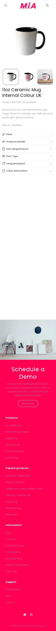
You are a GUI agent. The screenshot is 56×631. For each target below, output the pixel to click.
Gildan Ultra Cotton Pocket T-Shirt (24, 488)
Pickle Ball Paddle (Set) (18, 475)
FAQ (8, 596)
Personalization (14, 558)
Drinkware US (13, 444)
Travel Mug (12, 501)
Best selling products (17, 431)
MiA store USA (23, 626)
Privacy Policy (13, 589)
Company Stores (15, 545)
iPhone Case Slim (15, 482)
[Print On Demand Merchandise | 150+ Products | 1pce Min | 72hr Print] (28, 5)
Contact (10, 602)
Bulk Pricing (12, 457)
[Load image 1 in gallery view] (11, 77)
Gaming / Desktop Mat (18, 495)
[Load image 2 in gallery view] (28, 77)
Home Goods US (15, 451)
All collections (13, 425)
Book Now (28, 403)
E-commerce (13, 552)
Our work (10, 539)
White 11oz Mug (14, 508)
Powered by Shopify (37, 626)
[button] (6, 5)
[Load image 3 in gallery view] (45, 77)
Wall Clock (11, 514)
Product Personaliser (17, 565)
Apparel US (12, 438)
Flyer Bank (11, 571)
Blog (8, 532)
